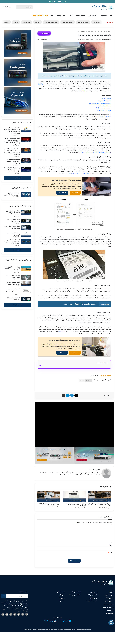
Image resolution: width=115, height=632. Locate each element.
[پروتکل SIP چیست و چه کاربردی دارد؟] (26, 234)
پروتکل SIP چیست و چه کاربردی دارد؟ (13, 234)
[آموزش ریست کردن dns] (26, 299)
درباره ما (61, 598)
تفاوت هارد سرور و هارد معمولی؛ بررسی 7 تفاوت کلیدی (12, 194)
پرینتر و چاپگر (104, 31)
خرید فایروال (109, 610)
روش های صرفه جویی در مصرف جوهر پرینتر (80, 174)
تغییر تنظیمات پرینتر (104, 101)
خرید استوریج (109, 595)
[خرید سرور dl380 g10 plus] (94, 455)
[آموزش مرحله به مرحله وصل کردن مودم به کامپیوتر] (26, 283)
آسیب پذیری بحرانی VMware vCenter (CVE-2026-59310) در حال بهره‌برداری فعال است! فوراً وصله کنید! (12, 141)
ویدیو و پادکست (61, 15)
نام (110, 545)
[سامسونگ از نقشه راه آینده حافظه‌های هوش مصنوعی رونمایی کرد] (26, 160)
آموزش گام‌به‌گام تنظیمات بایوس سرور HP (13, 220)
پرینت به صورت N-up (103, 110)
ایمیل (110, 552)
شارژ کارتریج (41, 84)
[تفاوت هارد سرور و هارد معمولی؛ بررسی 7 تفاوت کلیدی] (26, 194)
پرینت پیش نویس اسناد (103, 108)
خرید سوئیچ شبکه (108, 604)
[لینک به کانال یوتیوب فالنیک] (26, 614)
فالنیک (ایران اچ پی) (31, 629)
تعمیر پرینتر (75, 192)
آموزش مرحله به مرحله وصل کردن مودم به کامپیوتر (13, 283)
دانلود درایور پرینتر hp (74, 595)
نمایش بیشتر (18, 178)
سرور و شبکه (104, 15)
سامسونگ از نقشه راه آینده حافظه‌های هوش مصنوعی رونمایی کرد (13, 161)
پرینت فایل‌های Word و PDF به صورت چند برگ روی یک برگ (94, 152)
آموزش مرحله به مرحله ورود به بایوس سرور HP (12, 227)
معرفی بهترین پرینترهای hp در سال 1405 (49, 504)
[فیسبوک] (18, 614)
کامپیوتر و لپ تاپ (80, 15)
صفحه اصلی (60, 592)
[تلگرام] (10, 614)
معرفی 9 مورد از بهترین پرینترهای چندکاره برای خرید (99, 504)
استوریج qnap (109, 601)
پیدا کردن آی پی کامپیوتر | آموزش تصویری (13, 276)
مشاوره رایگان (62, 192)
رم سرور (21, 22)
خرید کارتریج (82, 91)
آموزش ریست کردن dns (13, 298)
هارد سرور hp (32, 22)
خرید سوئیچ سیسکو (108, 607)
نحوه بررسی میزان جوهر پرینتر (103, 117)
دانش (70, 15)
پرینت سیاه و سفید (104, 106)
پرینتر (98, 31)
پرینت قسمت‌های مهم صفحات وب (99, 103)
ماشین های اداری (93, 15)
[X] (96, 477)
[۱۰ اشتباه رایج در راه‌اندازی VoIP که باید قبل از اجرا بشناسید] (26, 212)
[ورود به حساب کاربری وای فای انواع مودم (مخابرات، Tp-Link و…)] (26, 268)
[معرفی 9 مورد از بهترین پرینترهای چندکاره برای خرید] (99, 496)
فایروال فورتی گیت (88, 22)
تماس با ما (60, 601)
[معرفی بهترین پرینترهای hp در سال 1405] (48, 496)
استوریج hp (109, 598)
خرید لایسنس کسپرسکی (57, 22)
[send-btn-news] (3, 596)
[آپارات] (22, 614)
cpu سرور (11, 22)
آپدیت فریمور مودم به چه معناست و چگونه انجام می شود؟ (13, 291)
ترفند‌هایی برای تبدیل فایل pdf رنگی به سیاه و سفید (80, 304)
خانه (111, 15)
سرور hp (43, 22)
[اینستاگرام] (2, 614)
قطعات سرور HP (76, 592)
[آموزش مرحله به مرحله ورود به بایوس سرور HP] (26, 227)
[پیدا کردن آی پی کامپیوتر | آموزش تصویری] (26, 277)
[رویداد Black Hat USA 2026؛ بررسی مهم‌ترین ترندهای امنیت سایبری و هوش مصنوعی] (26, 169)
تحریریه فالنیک (95, 469)
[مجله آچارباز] (66, 621)
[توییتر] (14, 614)
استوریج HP (102, 22)
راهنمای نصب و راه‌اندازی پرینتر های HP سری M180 (76, 504)
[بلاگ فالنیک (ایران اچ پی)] (103, 7)
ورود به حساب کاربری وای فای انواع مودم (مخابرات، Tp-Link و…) (12, 269)
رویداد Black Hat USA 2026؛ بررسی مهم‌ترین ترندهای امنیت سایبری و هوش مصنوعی (12, 170)
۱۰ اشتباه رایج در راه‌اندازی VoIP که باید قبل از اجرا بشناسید (13, 213)
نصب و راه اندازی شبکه (91, 601)
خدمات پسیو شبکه (73, 22)
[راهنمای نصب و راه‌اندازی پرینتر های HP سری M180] (74, 496)
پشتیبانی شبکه (93, 598)
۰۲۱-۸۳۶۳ (4, 7)
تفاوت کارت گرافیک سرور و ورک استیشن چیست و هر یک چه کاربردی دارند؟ (12, 242)
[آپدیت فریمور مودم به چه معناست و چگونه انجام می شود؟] (26, 290)
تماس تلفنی (62, 353)
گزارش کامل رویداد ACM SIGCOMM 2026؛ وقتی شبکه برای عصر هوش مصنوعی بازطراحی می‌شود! (12, 130)
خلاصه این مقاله (44, 33)
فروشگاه (61, 595)
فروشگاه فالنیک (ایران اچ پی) (40, 15)
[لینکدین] (6, 614)
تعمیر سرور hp (93, 592)
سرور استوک (109, 613)
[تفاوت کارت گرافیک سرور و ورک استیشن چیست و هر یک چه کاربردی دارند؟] (26, 241)
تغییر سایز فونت (105, 98)
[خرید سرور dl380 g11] (54, 455)
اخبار (52, 15)
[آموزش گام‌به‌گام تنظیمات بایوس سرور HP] (26, 221)
